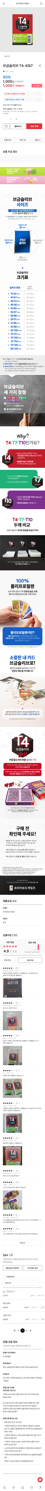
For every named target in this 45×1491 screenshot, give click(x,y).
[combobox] (22, 1283)
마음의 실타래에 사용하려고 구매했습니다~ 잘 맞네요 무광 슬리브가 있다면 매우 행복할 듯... (20, 974)
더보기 (22, 1242)
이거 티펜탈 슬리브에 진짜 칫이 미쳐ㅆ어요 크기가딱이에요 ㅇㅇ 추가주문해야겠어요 (22, 1221)
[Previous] (14, 1330)
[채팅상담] (40, 1479)
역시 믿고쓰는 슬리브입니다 (11, 1176)
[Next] (26, 1330)
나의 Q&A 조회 (32, 1268)
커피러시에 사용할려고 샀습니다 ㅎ (13, 1076)
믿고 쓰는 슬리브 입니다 (10, 1008)
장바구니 (18, 126)
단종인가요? (7, 1315)
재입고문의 (6, 1303)
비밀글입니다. (10, 1291)
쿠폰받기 (38, 86)
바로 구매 (34, 126)
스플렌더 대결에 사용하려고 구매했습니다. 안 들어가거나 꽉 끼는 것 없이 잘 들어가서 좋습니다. (22, 1109)
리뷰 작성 (30, 960)
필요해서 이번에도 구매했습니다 (12, 1143)
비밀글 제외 (10, 1276)
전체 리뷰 (7, 960)
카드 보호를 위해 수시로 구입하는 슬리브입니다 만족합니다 (20, 1234)
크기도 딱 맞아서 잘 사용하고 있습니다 (14, 1187)
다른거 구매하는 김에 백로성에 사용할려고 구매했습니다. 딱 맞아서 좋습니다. (20, 1042)
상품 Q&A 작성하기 (12, 1268)
